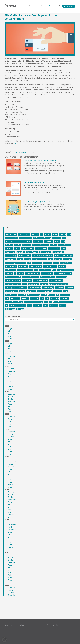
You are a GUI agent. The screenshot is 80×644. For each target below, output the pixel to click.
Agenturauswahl (24, 234)
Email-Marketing (11, 255)
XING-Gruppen (10, 309)
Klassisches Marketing (33, 273)
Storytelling (64, 298)
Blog (49, 5)
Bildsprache (48, 241)
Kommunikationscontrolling (62, 273)
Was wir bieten (33, 6)
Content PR (9, 248)
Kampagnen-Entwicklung (65, 270)
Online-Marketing (11, 295)
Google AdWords (66, 263)
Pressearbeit (65, 295)
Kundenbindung (62, 277)
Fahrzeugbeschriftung (39, 259)
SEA (42, 298)
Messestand (60, 288)
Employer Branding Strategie (63, 255)
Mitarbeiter (69, 288)
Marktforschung (48, 288)
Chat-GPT (18, 245)
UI (50, 302)
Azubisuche (56, 238)
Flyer (50, 259)
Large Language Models (13, 284)
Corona (17, 248)
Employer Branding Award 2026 (42, 255)
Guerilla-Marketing (35, 266)
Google (56, 263)
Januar (10, 363)
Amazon (47, 234)
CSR (63, 248)
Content (53, 245)
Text (46, 302)
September (12, 356)
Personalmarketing (34, 295)
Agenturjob (35, 234)
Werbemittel (53, 305)
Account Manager (11, 234)
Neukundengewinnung (45, 291)
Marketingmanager (35, 288)
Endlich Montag (10, 259)
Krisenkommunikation (47, 277)
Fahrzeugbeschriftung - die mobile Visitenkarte (40, 160)
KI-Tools (20, 273)
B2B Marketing (10, 241)
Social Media (55, 298)
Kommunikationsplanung (30, 277)
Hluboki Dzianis (20, 152)
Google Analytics (11, 266)
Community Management (40, 245)
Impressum (9, 625)
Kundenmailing (27, 280)
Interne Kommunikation (25, 270)
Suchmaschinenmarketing (14, 302)
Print (7, 298)
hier (15, 143)
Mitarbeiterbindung (11, 291)
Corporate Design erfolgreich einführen (38, 201)
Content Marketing (64, 245)
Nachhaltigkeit (31, 291)
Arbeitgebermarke (11, 238)
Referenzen (43, 6)
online (65, 291)
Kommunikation (47, 273)
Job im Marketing (45, 270)
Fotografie (58, 259)
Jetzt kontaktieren (68, 6)
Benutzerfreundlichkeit (24, 241)
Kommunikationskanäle (13, 277)
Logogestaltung (33, 284)
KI (15, 273)
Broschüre (9, 245)
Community (26, 245)
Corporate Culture (27, 248)
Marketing (44, 284)
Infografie (62, 266)
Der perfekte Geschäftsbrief (34, 182)
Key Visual (9, 273)
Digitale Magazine (32, 252)
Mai (9, 336)
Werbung (62, 305)
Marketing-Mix (10, 288)
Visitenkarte (38, 305)
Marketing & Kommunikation (58, 284)
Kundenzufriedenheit (40, 280)
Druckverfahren (45, 252)
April (9, 351)
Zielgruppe (20, 309)
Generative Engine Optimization (15, 263)
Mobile (22, 291)
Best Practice (38, 241)
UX (6, 305)
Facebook (27, 259)
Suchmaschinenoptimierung (33, 302)
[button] (4, 639)
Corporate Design (40, 248)
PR (57, 295)
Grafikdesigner (22, 266)
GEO (29, 263)
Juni (9, 333)
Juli (9, 331)
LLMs (24, 284)
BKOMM (56, 241)
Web (45, 305)
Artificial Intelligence (26, 238)
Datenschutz (10, 252)
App (69, 234)
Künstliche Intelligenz (56, 280)
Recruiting (25, 298)
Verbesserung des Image (17, 305)
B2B (64, 238)
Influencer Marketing (50, 266)
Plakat (44, 295)
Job (36, 270)
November (12, 396)
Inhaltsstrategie (11, 270)
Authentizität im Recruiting (42, 238)
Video (30, 305)
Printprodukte (15, 298)
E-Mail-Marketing (57, 252)
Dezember (11, 394)
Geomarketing (37, 263)
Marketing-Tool (21, 288)
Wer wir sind (23, 6)
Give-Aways (48, 263)
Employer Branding (24, 255)
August (10, 328)
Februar (11, 386)
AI (41, 234)
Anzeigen (63, 234)
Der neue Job (20, 252)
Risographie (34, 298)
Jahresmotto (57, 6)
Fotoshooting (67, 259)
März (10, 338)
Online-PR (22, 295)
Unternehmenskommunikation (62, 302)
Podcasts (51, 295)
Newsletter (57, 291)
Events (20, 259)
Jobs (53, 270)
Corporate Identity (54, 248)
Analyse (54, 234)
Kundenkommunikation (13, 280)
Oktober (11, 368)
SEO (47, 298)
